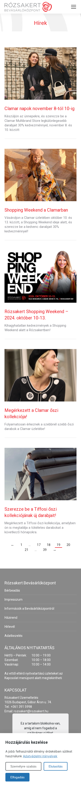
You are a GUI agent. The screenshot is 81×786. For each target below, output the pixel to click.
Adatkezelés (13, 635)
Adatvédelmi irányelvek (40, 756)
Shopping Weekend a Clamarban (36, 210)
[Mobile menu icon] (73, 7)
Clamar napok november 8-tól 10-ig (39, 108)
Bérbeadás (12, 590)
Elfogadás (17, 777)
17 (38, 545)
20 (68, 545)
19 (58, 545)
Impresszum (13, 599)
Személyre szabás (23, 766)
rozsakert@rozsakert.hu (31, 711)
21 (26, 550)
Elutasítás (56, 766)
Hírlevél (9, 626)
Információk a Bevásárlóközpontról (29, 608)
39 (45, 550)
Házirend (10, 617)
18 (48, 545)
